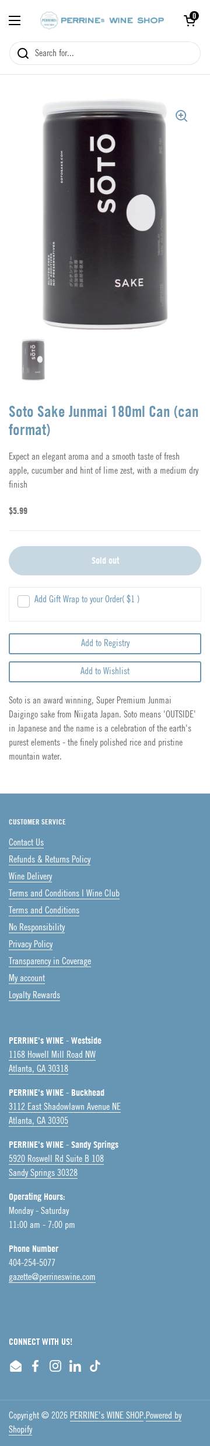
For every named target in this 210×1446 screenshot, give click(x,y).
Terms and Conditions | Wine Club (64, 893)
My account (27, 978)
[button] (189, 20)
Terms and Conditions (44, 910)
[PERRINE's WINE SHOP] (102, 20)
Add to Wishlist (105, 671)
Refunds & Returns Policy (49, 859)
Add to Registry (105, 643)
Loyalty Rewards (34, 995)
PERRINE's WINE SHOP (107, 1416)
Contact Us (26, 842)
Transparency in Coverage (50, 961)
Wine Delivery (30, 876)
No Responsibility (37, 927)
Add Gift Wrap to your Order (86, 599)
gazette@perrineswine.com (52, 1277)
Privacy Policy (30, 944)
